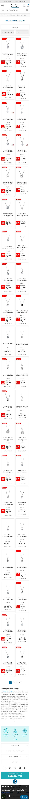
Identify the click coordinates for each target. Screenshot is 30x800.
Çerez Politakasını (6, 792)
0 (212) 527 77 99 (15, 776)
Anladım (6, 796)
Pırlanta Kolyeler (11, 15)
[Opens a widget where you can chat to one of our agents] (24, 797)
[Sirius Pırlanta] (15, 6)
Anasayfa (3, 15)
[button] (14, 739)
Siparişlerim (10, 1)
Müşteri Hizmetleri (21, 1)
